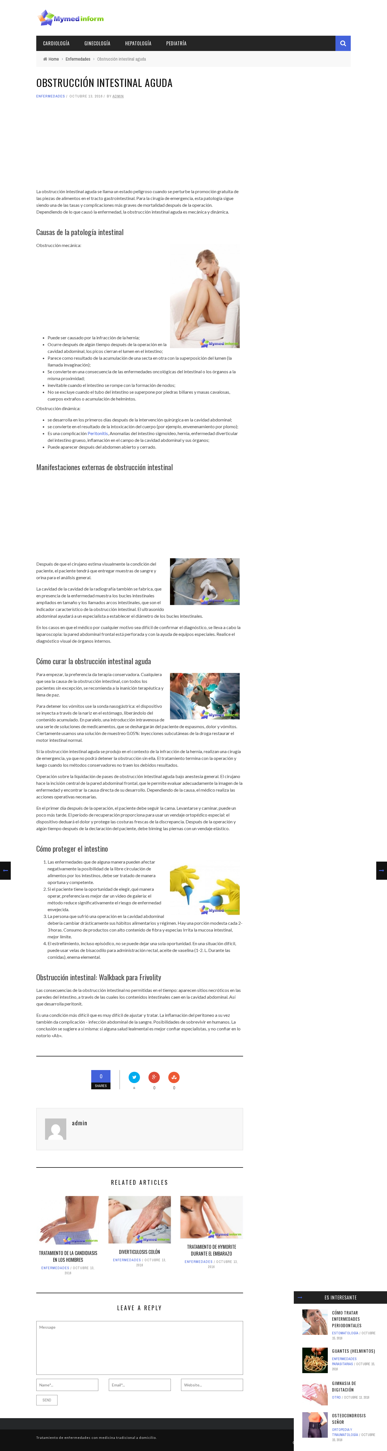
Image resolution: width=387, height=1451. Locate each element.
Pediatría (176, 43)
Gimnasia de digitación (344, 1386)
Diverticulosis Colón (139, 1251)
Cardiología (56, 43)
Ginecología (97, 43)
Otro (336, 1397)
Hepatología (138, 43)
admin (118, 96)
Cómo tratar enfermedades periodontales (347, 1318)
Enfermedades (50, 96)
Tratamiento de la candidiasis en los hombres (68, 1256)
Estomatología (345, 1333)
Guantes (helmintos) (353, 1351)
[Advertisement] (139, 144)
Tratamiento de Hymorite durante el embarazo (211, 1250)
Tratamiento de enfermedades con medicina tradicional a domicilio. (96, 1437)
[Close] (300, 1297)
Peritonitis (98, 433)
